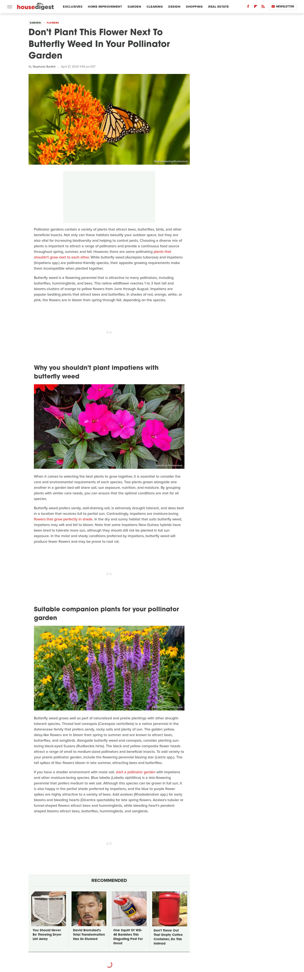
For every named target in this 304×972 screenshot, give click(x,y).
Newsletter (285, 6)
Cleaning (155, 6)
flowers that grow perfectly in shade (63, 519)
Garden (134, 6)
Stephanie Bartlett (44, 66)
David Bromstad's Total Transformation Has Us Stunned (89, 935)
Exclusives (72, 6)
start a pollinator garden (135, 772)
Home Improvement (105, 6)
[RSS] (263, 7)
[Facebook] (248, 7)
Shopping (194, 6)
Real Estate (218, 6)
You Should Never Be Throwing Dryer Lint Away (47, 935)
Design (174, 6)
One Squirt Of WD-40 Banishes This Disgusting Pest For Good (128, 937)
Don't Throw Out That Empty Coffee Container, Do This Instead (168, 937)
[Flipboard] (255, 7)
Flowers (53, 23)
